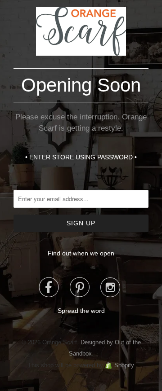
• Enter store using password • (81, 157)
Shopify (124, 365)
